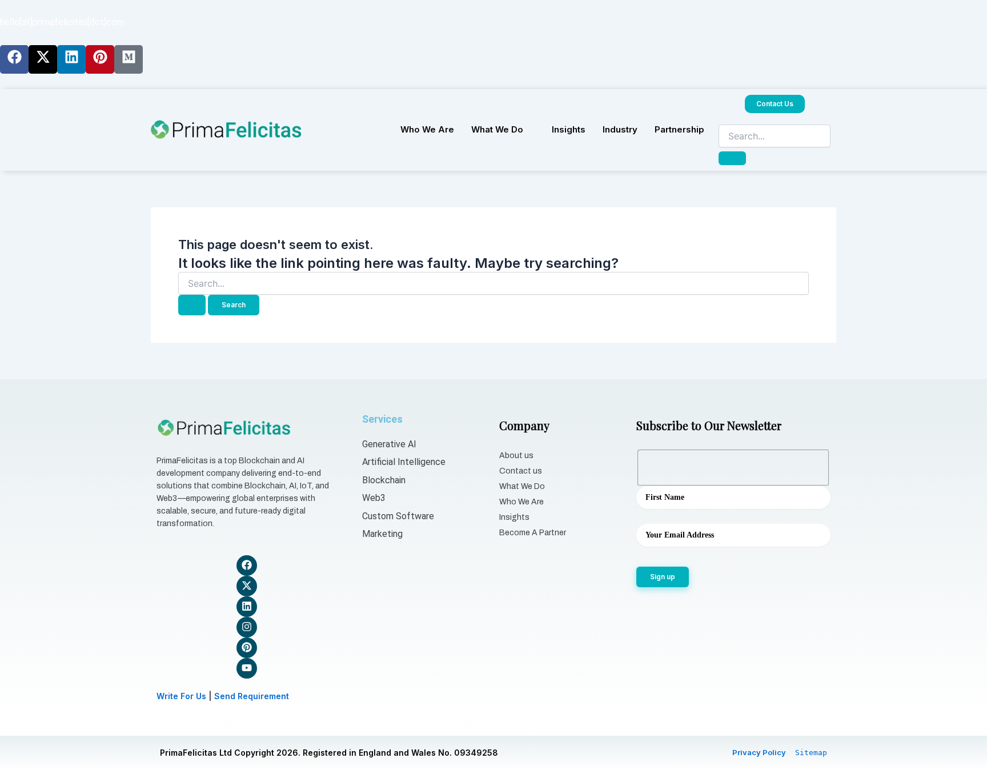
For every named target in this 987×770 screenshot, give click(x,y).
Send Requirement (251, 696)
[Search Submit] (192, 305)
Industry (620, 129)
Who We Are (427, 129)
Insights (568, 129)
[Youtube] (246, 668)
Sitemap (811, 752)
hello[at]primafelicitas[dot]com (62, 22)
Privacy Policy (759, 752)
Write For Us (181, 696)
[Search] (732, 158)
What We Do (497, 129)
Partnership (679, 129)
